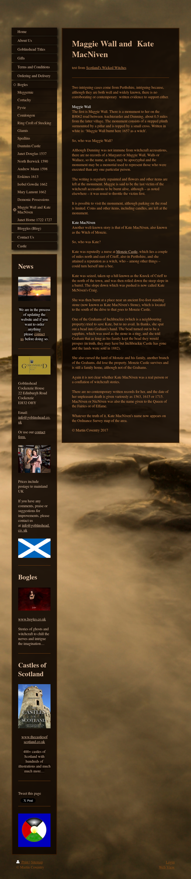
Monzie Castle (126, 251)
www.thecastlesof (34, 736)
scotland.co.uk (34, 741)
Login (170, 861)
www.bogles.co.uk (32, 619)
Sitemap (37, 861)
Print (24, 861)
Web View (167, 867)
